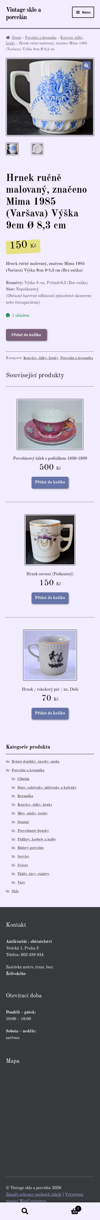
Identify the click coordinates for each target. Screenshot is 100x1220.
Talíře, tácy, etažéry (33, 874)
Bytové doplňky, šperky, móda (35, 761)
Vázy (21, 882)
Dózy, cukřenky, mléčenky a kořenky (47, 787)
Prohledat (25, 1211)
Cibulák (23, 779)
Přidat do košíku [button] (50, 482)
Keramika (25, 796)
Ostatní (23, 822)
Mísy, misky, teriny (32, 813)
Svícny (22, 865)
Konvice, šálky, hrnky (40, 358)
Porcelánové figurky (33, 831)
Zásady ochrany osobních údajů (33, 1195)
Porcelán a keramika (40, 38)
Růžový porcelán (30, 848)
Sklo (15, 891)
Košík (64, 1207)
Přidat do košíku (26, 334)
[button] (86, 66)
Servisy (23, 856)
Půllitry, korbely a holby (36, 839)
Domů (16, 38)
